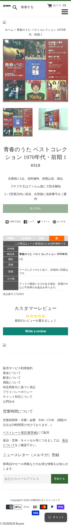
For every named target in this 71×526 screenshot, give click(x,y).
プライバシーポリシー (18, 392)
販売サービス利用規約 (18, 368)
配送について (12, 377)
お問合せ (9, 401)
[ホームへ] (7, 6)
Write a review (35, 331)
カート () (59, 5)
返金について (12, 373)
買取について (12, 382)
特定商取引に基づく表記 (19, 387)
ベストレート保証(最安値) (20, 432)
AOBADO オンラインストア (45, 500)
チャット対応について (18, 396)
